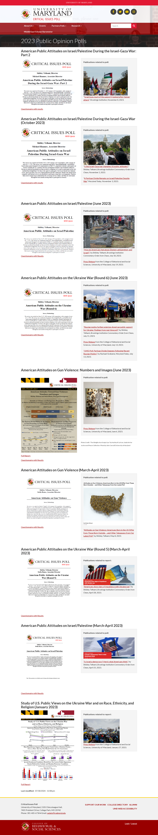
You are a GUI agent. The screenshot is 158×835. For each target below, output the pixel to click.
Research (76, 26)
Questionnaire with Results (32, 256)
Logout (134, 823)
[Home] (52, 14)
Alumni (133, 804)
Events (43, 26)
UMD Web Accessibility (125, 808)
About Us (28, 26)
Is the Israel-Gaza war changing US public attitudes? (106, 166)
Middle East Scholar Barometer (38, 31)
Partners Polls (58, 26)
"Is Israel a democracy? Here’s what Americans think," (105, 661)
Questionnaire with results (32, 109)
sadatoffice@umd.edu (56, 813)
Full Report (26, 455)
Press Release (89, 261)
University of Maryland (79, 3)
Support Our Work (95, 804)
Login (127, 823)
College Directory (117, 804)
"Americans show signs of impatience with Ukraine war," (106, 586)
